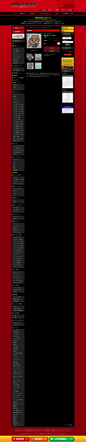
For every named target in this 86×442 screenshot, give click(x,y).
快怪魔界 (15, 342)
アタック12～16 (16, 276)
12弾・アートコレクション (18, 183)
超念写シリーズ (16, 230)
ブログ (43, 9)
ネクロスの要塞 (16, 384)
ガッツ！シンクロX (17, 232)
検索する (67, 44)
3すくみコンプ (16, 102)
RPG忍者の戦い (16, 331)
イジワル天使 (15, 334)
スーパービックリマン (17, 156)
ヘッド (14, 161)
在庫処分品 (15, 75)
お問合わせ (54, 430)
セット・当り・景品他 (17, 280)
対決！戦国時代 (16, 363)
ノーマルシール (16, 324)
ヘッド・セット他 (16, 296)
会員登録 (56, 9)
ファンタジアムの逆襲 (17, 399)
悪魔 (14, 167)
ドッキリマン (15, 378)
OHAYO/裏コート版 (17, 289)
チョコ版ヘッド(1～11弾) (18, 104)
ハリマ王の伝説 (16, 285)
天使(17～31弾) (16, 136)
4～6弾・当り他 (16, 308)
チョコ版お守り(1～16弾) (18, 123)
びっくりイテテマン (17, 395)
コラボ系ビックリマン (17, 65)
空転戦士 (15, 351)
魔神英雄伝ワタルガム (17, 412)
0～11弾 (14, 181)
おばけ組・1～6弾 (16, 272)
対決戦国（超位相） (17, 365)
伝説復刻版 (15, 172)
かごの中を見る (67, 54)
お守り (14, 165)
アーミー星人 (15, 329)
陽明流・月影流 (16, 299)
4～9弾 (14, 291)
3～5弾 (14, 317)
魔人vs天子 (15, 414)
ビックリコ (15, 223)
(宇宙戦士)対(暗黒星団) (17, 310)
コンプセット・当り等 (17, 188)
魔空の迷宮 (15, 408)
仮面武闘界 (15, 348)
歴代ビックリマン (16, 221)
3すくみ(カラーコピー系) (18, 150)
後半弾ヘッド (15, 87)
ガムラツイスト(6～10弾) (18, 243)
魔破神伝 (15, 418)
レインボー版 (15, 209)
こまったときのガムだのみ (18, 320)
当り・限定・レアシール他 (18, 179)
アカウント (50, 9)
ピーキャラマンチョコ (17, 393)
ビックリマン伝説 (16, 56)
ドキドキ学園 (15, 269)
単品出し (15, 218)
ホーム (27, 27)
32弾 (14, 202)
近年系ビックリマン (17, 45)
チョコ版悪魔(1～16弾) (17, 125)
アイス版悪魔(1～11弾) (17, 132)
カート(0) (69, 9)
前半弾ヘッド (15, 84)
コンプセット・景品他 (17, 239)
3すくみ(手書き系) (17, 152)
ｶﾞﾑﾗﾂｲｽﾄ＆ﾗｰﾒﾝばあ (17, 234)
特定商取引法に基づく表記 (31, 430)
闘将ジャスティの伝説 (17, 376)
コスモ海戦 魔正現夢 (17, 353)
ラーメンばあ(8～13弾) (17, 252)
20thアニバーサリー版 (17, 204)
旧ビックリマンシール (17, 91)
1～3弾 (14, 306)
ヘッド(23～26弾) (16, 117)
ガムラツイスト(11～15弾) (18, 245)
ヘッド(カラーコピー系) (18, 145)
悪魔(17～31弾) (16, 140)
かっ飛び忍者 (15, 346)
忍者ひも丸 (15, 382)
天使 (14, 163)
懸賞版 (14, 96)
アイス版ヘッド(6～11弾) (18, 111)
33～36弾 (15, 52)
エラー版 (15, 98)
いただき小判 (15, 336)
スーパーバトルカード (17, 282)
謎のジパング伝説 (16, 380)
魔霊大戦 (15, 420)
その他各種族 (15, 301)
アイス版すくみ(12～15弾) (18, 134)
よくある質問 (46, 430)
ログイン (63, 9)
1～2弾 (14, 315)
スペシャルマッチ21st (17, 256)
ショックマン (15, 357)
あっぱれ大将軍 (16, 313)
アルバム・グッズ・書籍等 (18, 77)
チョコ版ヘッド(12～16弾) (18, 106)
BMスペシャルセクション (18, 186)
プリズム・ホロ (16, 322)
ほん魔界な (15, 401)
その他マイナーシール (17, 425)
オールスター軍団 (16, 338)
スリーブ (14, 43)
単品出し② (15, 61)
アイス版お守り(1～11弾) (18, 130)
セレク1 (14, 190)
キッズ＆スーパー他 (17, 264)
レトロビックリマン (17, 214)
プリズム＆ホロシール (17, 237)
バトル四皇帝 (15, 391)
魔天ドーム (15, 416)
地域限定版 (15, 169)
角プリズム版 (15, 207)
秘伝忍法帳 (15, 294)
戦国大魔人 (15, 361)
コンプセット (15, 48)
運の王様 (15, 228)
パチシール (15, 143)
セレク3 (14, 195)
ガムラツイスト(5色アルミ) (18, 247)
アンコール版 (15, 211)
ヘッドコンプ (15, 100)
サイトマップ (61, 430)
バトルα (14, 389)
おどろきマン (15, 340)
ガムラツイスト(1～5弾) (18, 241)
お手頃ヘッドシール (17, 82)
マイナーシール (16, 89)
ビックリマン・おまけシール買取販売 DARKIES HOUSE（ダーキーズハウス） (44, 433)
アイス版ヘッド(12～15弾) (18, 113)
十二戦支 (15, 355)
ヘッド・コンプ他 (16, 287)
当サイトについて (19, 430)
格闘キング (15, 344)
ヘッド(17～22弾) (16, 115)
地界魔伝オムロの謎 (17, 372)
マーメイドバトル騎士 (17, 303)
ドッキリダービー (16, 225)
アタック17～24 (16, 278)
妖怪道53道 (15, 423)
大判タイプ (15, 154)
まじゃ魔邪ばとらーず (17, 410)
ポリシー (68, 430)
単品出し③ (15, 63)
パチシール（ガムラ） (17, 266)
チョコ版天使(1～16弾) (17, 121)
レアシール (15, 94)
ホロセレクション (16, 54)
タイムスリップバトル (17, 370)
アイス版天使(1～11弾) (17, 128)
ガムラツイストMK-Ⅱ (17, 258)
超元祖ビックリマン (17, 197)
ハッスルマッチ (16, 254)
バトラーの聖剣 (16, 387)
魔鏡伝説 (15, 406)
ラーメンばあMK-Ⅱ (17, 260)
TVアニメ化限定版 (16, 262)
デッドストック (16, 80)
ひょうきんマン (16, 397)
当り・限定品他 (16, 50)
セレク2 (14, 193)
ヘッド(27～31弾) (16, 119)
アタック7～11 (16, 274)
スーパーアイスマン (17, 359)
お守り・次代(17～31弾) (18, 138)
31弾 (14, 200)
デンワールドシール (17, 374)
